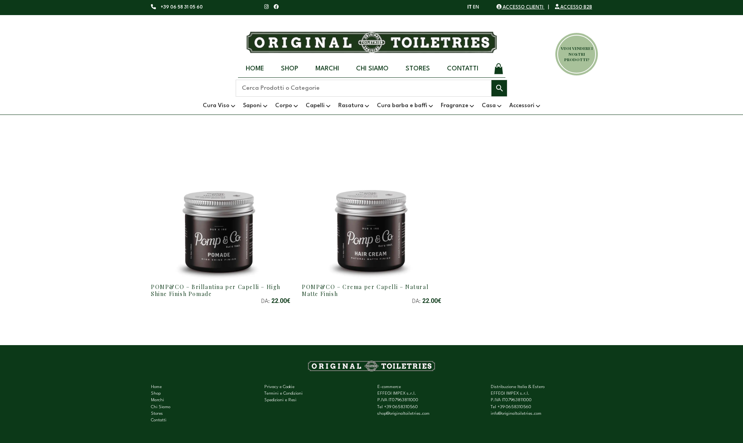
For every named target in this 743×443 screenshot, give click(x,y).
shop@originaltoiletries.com (403, 414)
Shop (289, 68)
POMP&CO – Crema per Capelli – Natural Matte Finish (365, 290)
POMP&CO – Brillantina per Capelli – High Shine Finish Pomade (216, 290)
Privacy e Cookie (279, 387)
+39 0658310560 (401, 407)
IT (469, 7)
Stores (418, 68)
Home (255, 68)
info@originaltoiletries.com (516, 414)
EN (476, 7)
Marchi (327, 68)
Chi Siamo (372, 68)
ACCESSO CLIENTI (523, 7)
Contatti (462, 68)
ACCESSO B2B (575, 7)
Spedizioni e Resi (280, 400)
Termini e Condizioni (283, 394)
